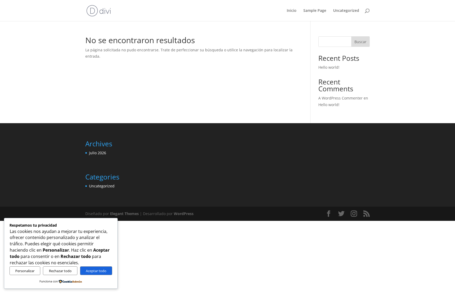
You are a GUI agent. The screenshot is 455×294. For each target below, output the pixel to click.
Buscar (360, 41)
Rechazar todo (60, 270)
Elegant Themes (124, 213)
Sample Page (314, 11)
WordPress (184, 213)
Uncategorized (346, 11)
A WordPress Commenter (340, 98)
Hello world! (328, 67)
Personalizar (24, 270)
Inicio (291, 11)
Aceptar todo (96, 270)
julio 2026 (97, 152)
